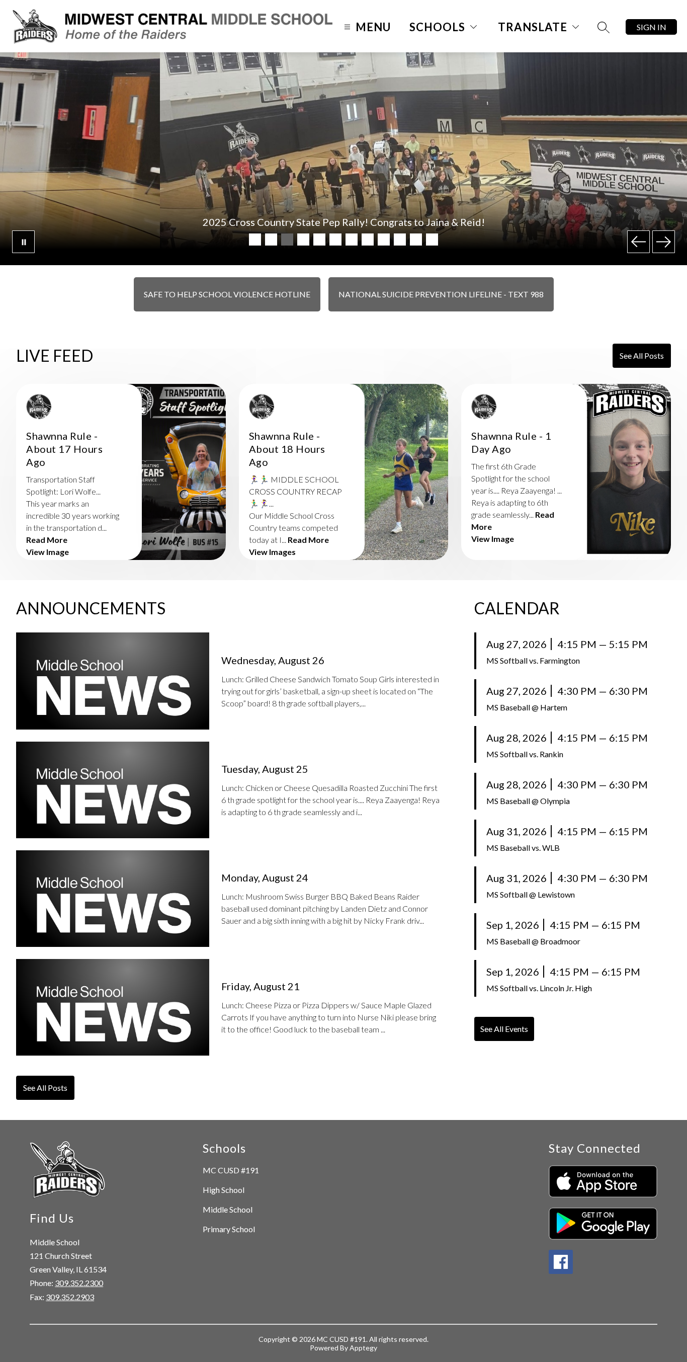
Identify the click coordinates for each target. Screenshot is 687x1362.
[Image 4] (303, 239)
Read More (46, 539)
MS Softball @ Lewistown (530, 894)
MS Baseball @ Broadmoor (533, 941)
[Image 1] (255, 239)
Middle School (227, 1209)
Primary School (229, 1229)
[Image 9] (384, 239)
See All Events (504, 1028)
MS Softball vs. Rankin (524, 754)
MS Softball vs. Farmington (533, 660)
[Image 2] (271, 239)
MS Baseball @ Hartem (526, 707)
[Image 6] (335, 239)
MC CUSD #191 (231, 1170)
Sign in (651, 27)
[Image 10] (400, 239)
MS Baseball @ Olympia (528, 801)
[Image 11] (416, 239)
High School (223, 1189)
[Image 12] (432, 239)
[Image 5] (319, 239)
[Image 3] (287, 239)
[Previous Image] (638, 241)
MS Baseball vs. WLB (523, 847)
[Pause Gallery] (23, 241)
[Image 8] (368, 239)
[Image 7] (352, 239)
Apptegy (363, 1347)
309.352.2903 (70, 1297)
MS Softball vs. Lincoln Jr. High (539, 988)
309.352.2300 (79, 1283)
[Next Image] (663, 241)
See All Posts (642, 355)
